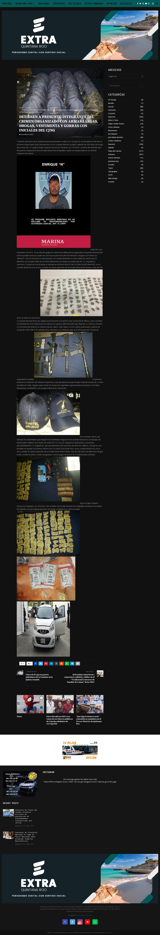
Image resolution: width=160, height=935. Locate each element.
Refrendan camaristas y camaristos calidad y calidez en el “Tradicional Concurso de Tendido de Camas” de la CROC (79, 678)
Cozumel (111, 113)
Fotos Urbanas (94, 3)
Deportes (59, 3)
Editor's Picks (113, 120)
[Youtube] (146, 3)
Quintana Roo (24, 3)
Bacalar (111, 103)
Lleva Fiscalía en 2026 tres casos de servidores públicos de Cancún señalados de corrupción (59, 720)
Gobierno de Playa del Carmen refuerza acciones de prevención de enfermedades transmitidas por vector (26, 816)
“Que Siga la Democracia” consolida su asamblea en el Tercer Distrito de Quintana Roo (89, 720)
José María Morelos (115, 137)
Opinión (112, 3)
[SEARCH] (140, 85)
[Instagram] (143, 3)
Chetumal (111, 110)
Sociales (126, 3)
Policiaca (74, 3)
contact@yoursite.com (84, 915)
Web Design (112, 178)
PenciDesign (108, 933)
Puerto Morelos (114, 158)
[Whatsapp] (149, 3)
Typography (112, 171)
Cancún (111, 107)
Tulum (110, 168)
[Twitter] (140, 3)
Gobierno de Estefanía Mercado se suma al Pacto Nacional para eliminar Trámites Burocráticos (26, 837)
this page (112, 782)
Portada (7, 3)
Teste (19, 716)
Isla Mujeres (112, 134)
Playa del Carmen (114, 151)
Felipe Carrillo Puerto (116, 124)
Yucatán (111, 182)
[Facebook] (138, 3)
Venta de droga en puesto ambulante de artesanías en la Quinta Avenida (39, 677)
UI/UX (110, 175)
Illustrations (112, 130)
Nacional (44, 3)
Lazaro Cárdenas (114, 141)
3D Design (112, 100)
